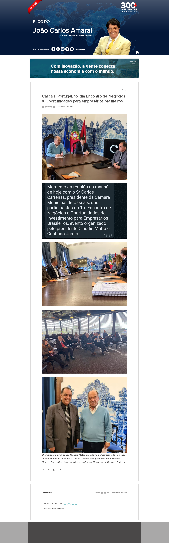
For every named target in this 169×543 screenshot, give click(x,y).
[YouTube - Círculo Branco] (72, 49)
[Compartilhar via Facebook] (43, 470)
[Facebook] (53, 49)
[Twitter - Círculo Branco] (67, 49)
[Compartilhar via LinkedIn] (54, 470)
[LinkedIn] (58, 49)
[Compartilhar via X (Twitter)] (49, 470)
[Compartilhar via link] (60, 470)
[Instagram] (63, 49)
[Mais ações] (125, 90)
